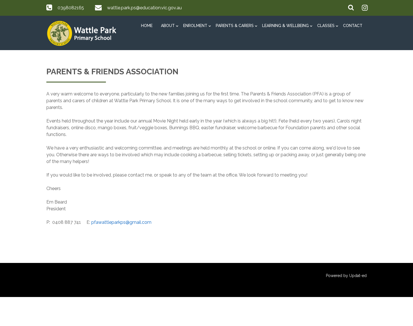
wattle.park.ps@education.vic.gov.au (144, 7)
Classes (326, 25)
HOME (147, 25)
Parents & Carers (235, 25)
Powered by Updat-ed (346, 275)
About (168, 25)
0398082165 (71, 7)
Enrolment (195, 25)
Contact (352, 25)
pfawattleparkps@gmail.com (121, 222)
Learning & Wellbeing (285, 25)
